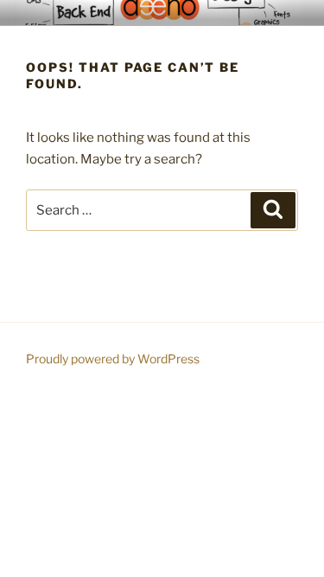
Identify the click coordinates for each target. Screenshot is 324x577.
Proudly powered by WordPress (113, 358)
